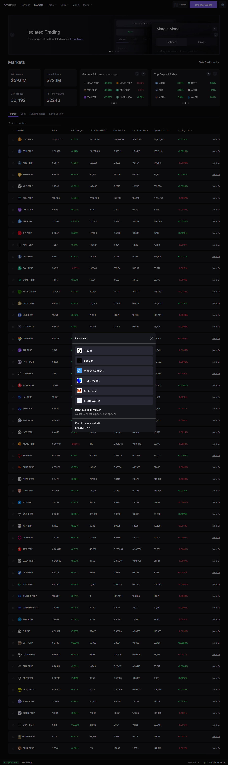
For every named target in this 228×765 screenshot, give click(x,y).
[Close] (151, 338)
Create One (82, 428)
